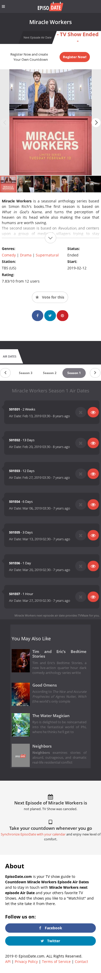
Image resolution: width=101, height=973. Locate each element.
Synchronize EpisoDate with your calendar (33, 834)
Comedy (9, 255)
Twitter (53, 940)
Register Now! (74, 57)
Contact (81, 961)
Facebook (53, 927)
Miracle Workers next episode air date (40, 615)
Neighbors (42, 746)
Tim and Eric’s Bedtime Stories (59, 654)
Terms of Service (56, 961)
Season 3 (25, 373)
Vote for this (52, 297)
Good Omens (44, 685)
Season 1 (74, 373)
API (8, 961)
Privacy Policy (26, 961)
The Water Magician (51, 715)
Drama (26, 255)
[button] (95, 122)
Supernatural (47, 255)
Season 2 (49, 373)
